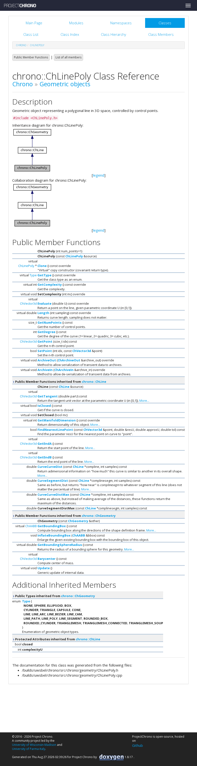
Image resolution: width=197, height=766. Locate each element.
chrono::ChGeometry (99, 515)
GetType (44, 275)
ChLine (64, 386)
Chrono (22, 84)
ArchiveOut (46, 360)
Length (43, 313)
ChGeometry (78, 521)
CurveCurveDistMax (53, 494)
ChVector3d (28, 303)
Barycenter (46, 558)
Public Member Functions (31, 57)
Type (33, 275)
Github (137, 745)
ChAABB (31, 526)
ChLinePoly (37, 45)
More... (144, 400)
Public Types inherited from (54, 596)
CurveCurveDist (49, 466)
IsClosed (44, 405)
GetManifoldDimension (56, 420)
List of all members (68, 57)
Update (43, 568)
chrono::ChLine (94, 381)
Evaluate (44, 303)
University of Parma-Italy (28, 749)
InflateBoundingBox (54, 535)
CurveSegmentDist (52, 480)
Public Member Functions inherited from (60, 381)
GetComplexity (49, 284)
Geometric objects (64, 84)
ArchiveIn (45, 370)
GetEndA (44, 443)
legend (98, 175)
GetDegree (46, 332)
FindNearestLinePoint (55, 429)
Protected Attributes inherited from (57, 639)
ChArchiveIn (64, 370)
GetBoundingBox (51, 526)
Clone (42, 266)
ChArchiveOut (69, 360)
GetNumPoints (49, 322)
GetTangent (47, 396)
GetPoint (44, 341)
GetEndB (44, 457)
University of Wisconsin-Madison (34, 745)
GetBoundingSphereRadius (59, 545)
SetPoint (44, 351)
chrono (21, 45)
